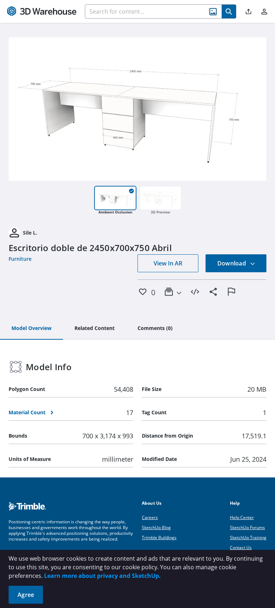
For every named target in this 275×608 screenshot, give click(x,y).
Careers (150, 517)
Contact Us (241, 548)
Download (232, 263)
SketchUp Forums (247, 527)
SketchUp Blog (156, 527)
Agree (26, 595)
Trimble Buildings (159, 537)
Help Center (242, 517)
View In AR (168, 263)
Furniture (20, 258)
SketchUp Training (248, 537)
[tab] (31, 328)
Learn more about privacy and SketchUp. (102, 576)
